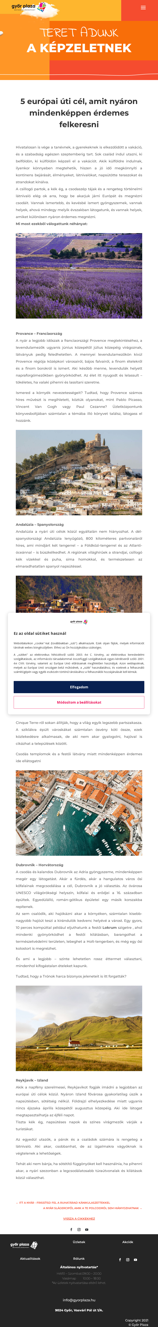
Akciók (127, 1242)
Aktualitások (30, 1259)
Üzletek (79, 1242)
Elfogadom (79, 687)
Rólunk (79, 1259)
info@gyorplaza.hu (79, 1300)
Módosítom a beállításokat (79, 702)
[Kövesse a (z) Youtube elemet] (87, 1229)
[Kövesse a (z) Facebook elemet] (71, 1229)
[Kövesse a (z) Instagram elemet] (79, 1229)
